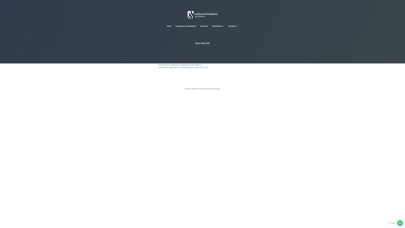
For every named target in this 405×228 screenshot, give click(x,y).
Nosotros (204, 26)
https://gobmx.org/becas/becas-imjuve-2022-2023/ (189, 67)
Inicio (169, 26)
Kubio (218, 89)
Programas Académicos (186, 26)
